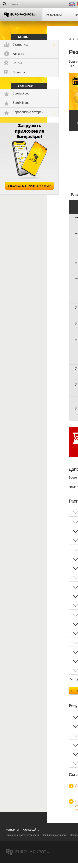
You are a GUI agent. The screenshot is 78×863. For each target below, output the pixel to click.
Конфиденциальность (54, 835)
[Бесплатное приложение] (29, 193)
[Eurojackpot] (20, 14)
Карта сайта (31, 829)
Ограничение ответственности (22, 835)
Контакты (12, 829)
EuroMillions (20, 102)
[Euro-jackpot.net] (70, 39)
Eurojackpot (20, 93)
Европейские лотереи (27, 112)
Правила (18, 72)
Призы (17, 63)
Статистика (20, 44)
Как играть (19, 53)
